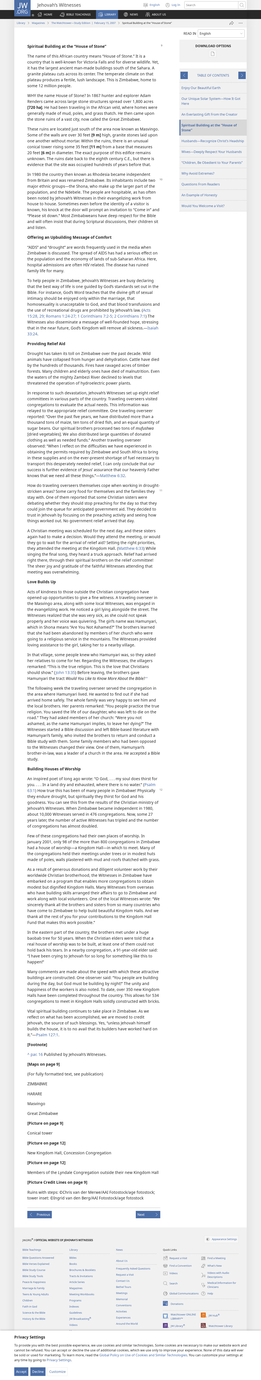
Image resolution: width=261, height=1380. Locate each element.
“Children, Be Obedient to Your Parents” (212, 162)
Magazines (38, 23)
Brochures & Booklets (82, 1270)
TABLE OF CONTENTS (213, 75)
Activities (121, 1311)
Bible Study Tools (32, 1276)
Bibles (72, 1258)
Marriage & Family (33, 1288)
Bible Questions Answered (38, 1258)
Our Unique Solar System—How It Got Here (210, 101)
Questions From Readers (200, 184)
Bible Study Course (33, 1270)
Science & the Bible (33, 1312)
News (119, 1250)
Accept (21, 1371)
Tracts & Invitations (81, 1276)
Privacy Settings (59, 1360)
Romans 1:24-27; (60, 316)
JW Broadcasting (80, 1319)
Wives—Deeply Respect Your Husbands (211, 151)
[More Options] (240, 23)
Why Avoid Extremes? (197, 173)
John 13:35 (65, 672)
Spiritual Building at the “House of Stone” (209, 127)
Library (21, 23)
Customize (57, 1371)
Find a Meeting (213, 1258)
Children (27, 1300)
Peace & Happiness (34, 1282)
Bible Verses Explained (35, 1264)
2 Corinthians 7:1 (129, 316)
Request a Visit (125, 1274)
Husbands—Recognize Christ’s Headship (212, 141)
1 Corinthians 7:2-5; (94, 316)
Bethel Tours (123, 1287)
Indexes (74, 1306)
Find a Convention (177, 1266)
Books (73, 1264)
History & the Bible (33, 1319)
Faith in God (29, 1306)
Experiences (123, 1317)
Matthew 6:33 (130, 548)
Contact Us (122, 1281)
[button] (75, 14)
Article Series (77, 1282)
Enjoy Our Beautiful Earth (201, 88)
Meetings (121, 1293)
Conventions (124, 1305)
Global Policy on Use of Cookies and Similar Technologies (143, 1355)
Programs (75, 1300)
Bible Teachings (31, 1250)
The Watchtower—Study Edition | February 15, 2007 (83, 23)
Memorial (122, 1299)
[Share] (231, 23)
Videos (73, 1325)
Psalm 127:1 (47, 1035)
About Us (121, 1261)
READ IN (190, 33)
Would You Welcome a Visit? (203, 206)
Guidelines (75, 1312)
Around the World (127, 1323)
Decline (38, 1371)
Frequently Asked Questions (133, 1268)
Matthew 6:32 (112, 475)
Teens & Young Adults (35, 1294)
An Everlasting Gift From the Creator (209, 114)
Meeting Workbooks (81, 1294)
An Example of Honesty (199, 195)
